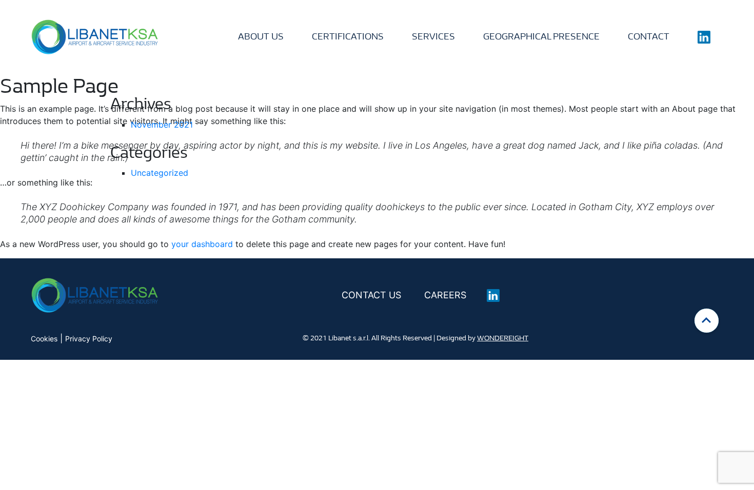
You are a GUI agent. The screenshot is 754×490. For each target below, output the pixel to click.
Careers (445, 295)
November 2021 (162, 124)
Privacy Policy (88, 338)
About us (261, 36)
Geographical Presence (541, 36)
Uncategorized (159, 173)
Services (433, 36)
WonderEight (502, 338)
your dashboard (202, 244)
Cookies (44, 338)
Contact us (371, 295)
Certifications (348, 36)
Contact (648, 36)
